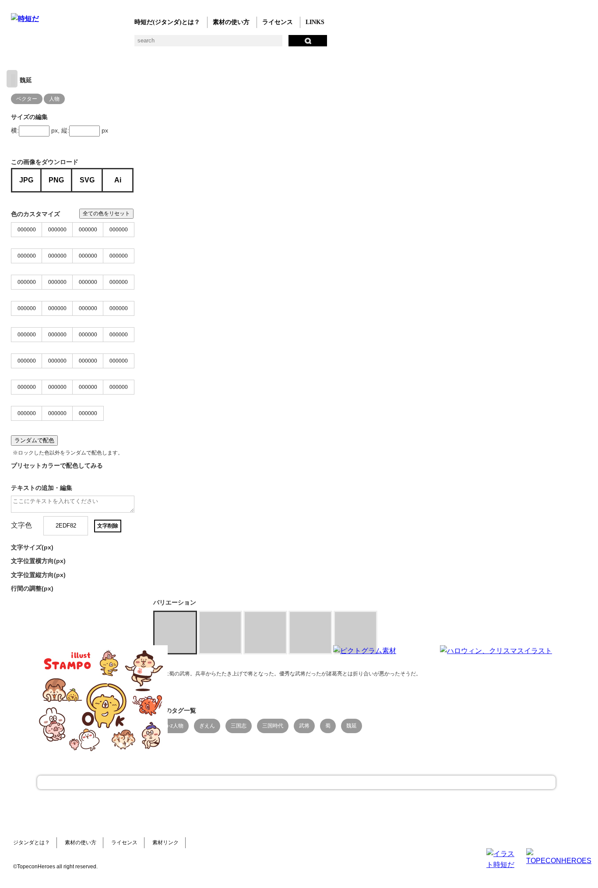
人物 (54, 99)
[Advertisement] (233, 700)
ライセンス (277, 22)
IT (68, 43)
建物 (156, 43)
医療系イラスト (86, 43)
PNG (56, 180)
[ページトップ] (296, 782)
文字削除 (107, 526)
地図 (226, 43)
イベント (244, 43)
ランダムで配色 (34, 440)
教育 (103, 43)
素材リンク (165, 842)
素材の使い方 (231, 22)
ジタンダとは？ (31, 842)
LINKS (315, 22)
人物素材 (16, 43)
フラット (314, 43)
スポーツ (209, 43)
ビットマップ (296, 43)
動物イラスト (121, 43)
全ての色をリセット (106, 213)
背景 (139, 43)
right (12, 78)
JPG (26, 180)
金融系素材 (51, 43)
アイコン (261, 43)
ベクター (279, 43)
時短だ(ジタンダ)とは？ (167, 22)
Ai (117, 180)
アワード (174, 43)
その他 (331, 43)
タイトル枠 (191, 43)
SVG (87, 180)
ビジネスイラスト (33, 43)
